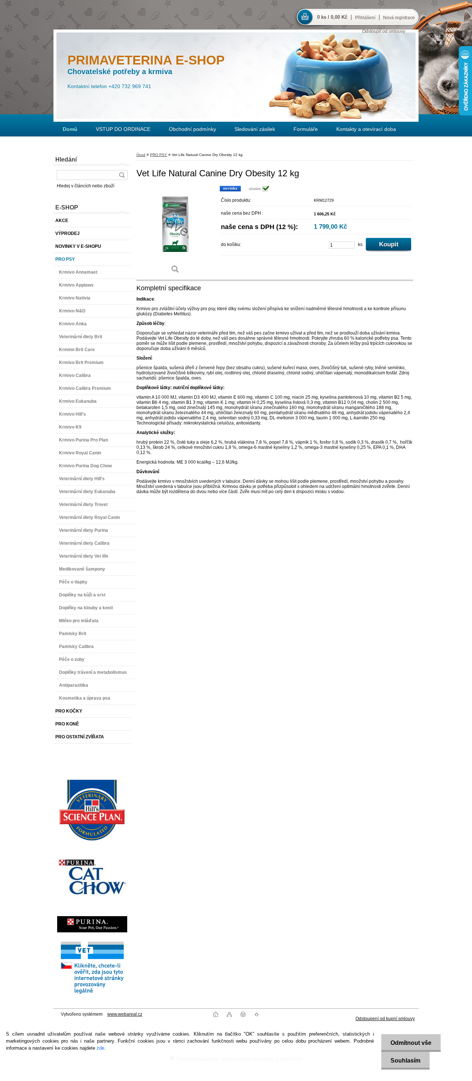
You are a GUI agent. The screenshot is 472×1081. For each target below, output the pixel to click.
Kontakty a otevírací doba (366, 129)
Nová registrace (399, 17)
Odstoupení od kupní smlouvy (385, 1018)
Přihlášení (365, 17)
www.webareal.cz (124, 1014)
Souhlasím (405, 1060)
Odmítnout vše (411, 1043)
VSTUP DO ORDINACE (123, 129)
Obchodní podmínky (192, 129)
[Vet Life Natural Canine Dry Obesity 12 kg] (175, 232)
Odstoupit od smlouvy (383, 31)
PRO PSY (158, 155)
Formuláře (306, 129)
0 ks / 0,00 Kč (332, 17)
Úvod (140, 155)
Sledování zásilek (255, 129)
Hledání (66, 159)
